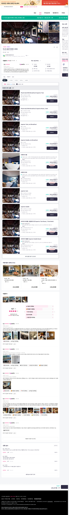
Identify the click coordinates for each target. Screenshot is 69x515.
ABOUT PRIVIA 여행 (5, 498)
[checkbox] (17, 84)
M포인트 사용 (20, 84)
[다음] (58, 277)
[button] (30, 335)
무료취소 (21, 80)
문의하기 (55, 445)
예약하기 (52, 101)
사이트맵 (13, 498)
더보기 (23, 159)
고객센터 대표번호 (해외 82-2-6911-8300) (13, 496)
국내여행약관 (30, 498)
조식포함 (11, 80)
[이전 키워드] (25, 312)
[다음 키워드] (55, 312)
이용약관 (18, 498)
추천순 (4, 80)
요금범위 (26, 80)
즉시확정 (16, 80)
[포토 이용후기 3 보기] (18, 299)
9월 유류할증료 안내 (23, 6)
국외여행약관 (23, 498)
